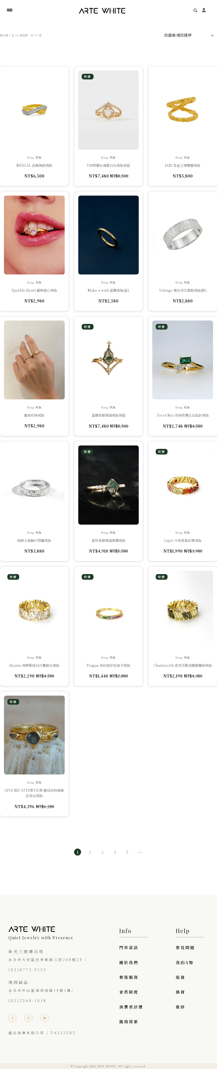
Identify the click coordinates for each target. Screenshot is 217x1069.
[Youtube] (45, 1018)
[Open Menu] (9, 10)
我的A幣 (185, 962)
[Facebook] (12, 1018)
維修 (180, 1007)
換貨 (180, 992)
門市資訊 (128, 947)
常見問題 (185, 947)
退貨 (180, 977)
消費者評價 (131, 1007)
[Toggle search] (195, 10)
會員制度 (128, 992)
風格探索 (128, 1021)
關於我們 (128, 962)
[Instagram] (28, 1018)
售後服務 (128, 977)
